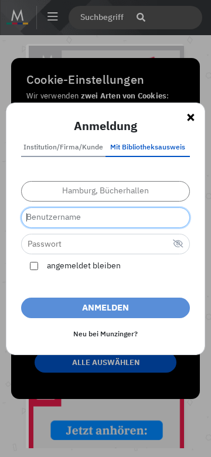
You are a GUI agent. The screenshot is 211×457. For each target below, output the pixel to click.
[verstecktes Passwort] (178, 245)
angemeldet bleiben (84, 266)
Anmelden (105, 307)
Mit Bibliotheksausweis (147, 147)
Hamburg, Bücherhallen (105, 191)
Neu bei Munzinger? (105, 334)
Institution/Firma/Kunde (63, 147)
